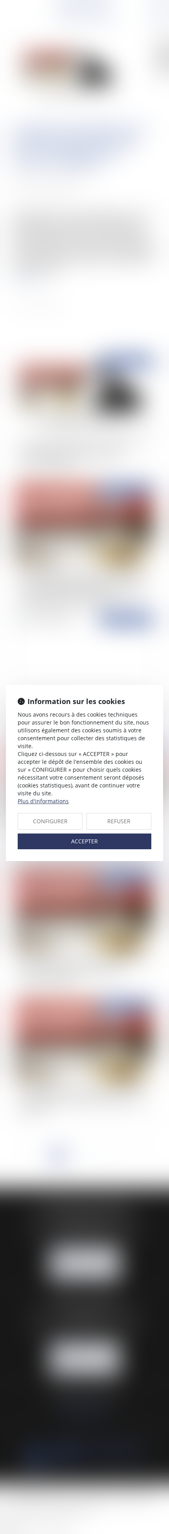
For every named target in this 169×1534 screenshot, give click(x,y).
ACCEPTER (84, 841)
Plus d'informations (43, 801)
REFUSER (118, 821)
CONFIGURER (50, 821)
